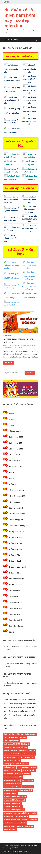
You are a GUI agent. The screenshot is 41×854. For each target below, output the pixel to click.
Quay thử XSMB (15, 608)
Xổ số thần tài (14, 502)
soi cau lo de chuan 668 (11, 780)
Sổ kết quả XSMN (16, 443)
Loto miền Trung (15, 602)
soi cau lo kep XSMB (25, 790)
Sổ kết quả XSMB (16, 437)
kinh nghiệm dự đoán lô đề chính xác (16, 764)
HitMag (25, 851)
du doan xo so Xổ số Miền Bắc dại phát (16, 744)
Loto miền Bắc (14, 590)
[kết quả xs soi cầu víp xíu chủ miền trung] (20, 323)
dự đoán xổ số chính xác (27, 750)
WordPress (16, 851)
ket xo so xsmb (29, 757)
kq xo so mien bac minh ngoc (27, 767)
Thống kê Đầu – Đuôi (17, 567)
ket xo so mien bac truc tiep (13, 757)
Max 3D (12, 472)
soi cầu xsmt (7, 336)
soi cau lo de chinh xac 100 (13, 777)
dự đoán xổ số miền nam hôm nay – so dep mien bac (20, 17)
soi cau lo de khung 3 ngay (12, 783)
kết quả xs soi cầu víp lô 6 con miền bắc (19, 707)
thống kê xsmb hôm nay (25, 826)
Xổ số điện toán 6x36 (17, 490)
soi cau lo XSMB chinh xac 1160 (14, 800)
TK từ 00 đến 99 (15, 584)
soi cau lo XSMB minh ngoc (13, 806)
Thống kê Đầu (14, 555)
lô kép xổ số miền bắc (22, 774)
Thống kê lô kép (15, 549)
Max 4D (12, 478)
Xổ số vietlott (14, 455)
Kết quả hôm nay (15, 431)
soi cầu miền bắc (20, 823)
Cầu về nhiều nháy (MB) (18, 525)
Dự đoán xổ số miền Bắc (12, 754)
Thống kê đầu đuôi (16, 531)
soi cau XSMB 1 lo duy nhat (27, 813)
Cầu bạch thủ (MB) (16, 508)
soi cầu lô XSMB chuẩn (29, 819)
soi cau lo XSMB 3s (10, 793)
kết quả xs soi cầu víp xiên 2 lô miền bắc (19, 700)
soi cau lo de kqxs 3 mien (12, 787)
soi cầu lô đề (8, 823)
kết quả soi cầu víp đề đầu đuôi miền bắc (20, 711)
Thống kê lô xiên (15, 543)
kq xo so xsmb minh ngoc (12, 770)
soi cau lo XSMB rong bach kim (14, 810)
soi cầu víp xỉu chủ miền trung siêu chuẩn (11, 265)
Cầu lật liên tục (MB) (17, 514)
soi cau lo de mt (28, 787)
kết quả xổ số (8, 774)
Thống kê (13, 484)
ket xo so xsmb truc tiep (12, 760)
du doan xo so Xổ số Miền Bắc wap (15, 747)
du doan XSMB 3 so (10, 750)
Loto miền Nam (15, 596)
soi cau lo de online (10, 790)
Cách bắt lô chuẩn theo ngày (26, 734)
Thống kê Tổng (15, 573)
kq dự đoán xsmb (9, 767)
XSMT (11, 425)
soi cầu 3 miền (8, 816)
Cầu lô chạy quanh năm (11, 741)
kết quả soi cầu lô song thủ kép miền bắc (20, 703)
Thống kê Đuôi (15, 561)
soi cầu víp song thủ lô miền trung (29, 265)
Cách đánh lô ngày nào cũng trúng (15, 737)
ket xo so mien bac (29, 754)
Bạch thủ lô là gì (9, 734)
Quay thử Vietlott (16, 626)
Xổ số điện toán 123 (17, 496)
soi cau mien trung (10, 813)
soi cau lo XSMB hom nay (12, 803)
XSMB (11, 413)
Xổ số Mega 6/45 (16, 460)
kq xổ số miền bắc (29, 770)
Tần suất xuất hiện (16, 579)
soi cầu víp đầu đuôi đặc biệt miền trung (29, 286)
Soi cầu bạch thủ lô (22, 816)
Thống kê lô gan (15, 537)
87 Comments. (20, 347)
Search (30, 373)
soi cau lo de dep (27, 780)
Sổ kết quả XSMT (16, 449)
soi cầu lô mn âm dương (12, 819)
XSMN (11, 419)
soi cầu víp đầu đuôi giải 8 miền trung (29, 275)
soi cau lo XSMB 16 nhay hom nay (15, 797)
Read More (7, 362)
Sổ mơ (11, 632)
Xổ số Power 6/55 (16, 466)
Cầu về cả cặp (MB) (16, 520)
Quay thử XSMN (15, 614)
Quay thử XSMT (15, 620)
